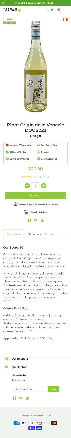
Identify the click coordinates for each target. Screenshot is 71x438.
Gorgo (35, 136)
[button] (3, 2)
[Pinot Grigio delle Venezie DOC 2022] (35, 66)
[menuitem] (46, 10)
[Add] (43, 185)
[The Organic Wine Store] (12, 10)
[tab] (13, 234)
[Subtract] (27, 185)
